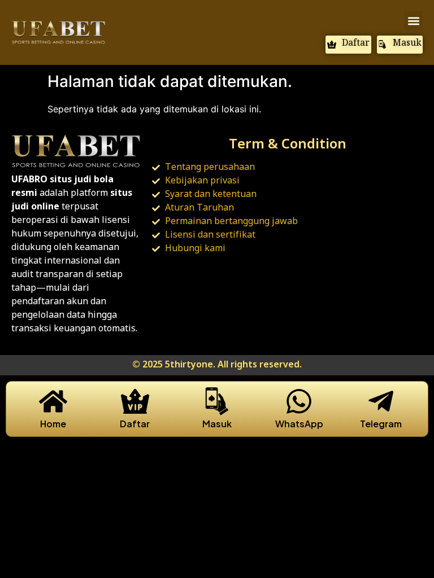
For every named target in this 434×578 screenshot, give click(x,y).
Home (53, 424)
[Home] (53, 401)
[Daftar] (135, 401)
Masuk (217, 424)
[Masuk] (217, 401)
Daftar (135, 424)
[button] (413, 20)
